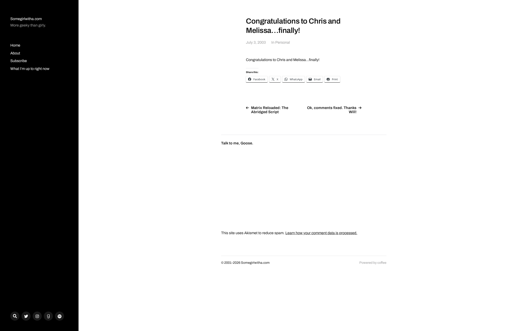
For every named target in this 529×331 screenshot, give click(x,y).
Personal (282, 42)
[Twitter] (26, 316)
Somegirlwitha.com (26, 19)
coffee (381, 262)
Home (15, 45)
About (15, 53)
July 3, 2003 (256, 42)
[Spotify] (59, 316)
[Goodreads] (48, 316)
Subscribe (18, 61)
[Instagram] (37, 316)
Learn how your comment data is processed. (321, 233)
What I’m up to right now (29, 69)
